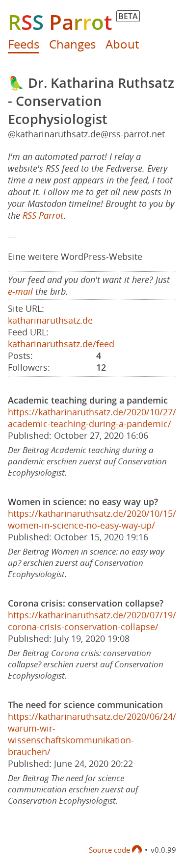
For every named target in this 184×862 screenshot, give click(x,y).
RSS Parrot (43, 215)
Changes (72, 44)
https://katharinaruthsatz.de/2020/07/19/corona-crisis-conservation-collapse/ (92, 621)
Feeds (23, 44)
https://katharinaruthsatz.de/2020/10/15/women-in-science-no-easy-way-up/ (92, 519)
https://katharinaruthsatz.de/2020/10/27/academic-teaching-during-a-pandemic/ (92, 418)
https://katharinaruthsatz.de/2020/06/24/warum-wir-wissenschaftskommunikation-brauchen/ (92, 734)
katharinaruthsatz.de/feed (61, 344)
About (122, 44)
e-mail (20, 291)
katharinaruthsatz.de (50, 320)
